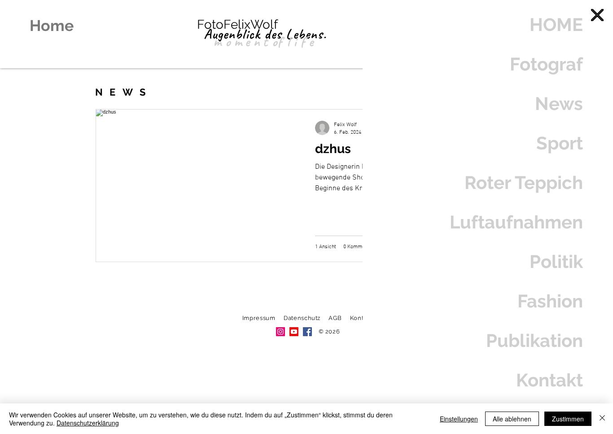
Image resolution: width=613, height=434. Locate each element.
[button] (597, 15)
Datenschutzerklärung (88, 422)
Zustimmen (568, 418)
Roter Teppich (523, 182)
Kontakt (549, 379)
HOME (556, 24)
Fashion (550, 300)
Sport (559, 142)
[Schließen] (602, 419)
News (559, 103)
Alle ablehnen (512, 418)
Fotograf (546, 64)
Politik (556, 261)
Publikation (534, 340)
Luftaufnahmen (516, 221)
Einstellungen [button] (459, 418)
